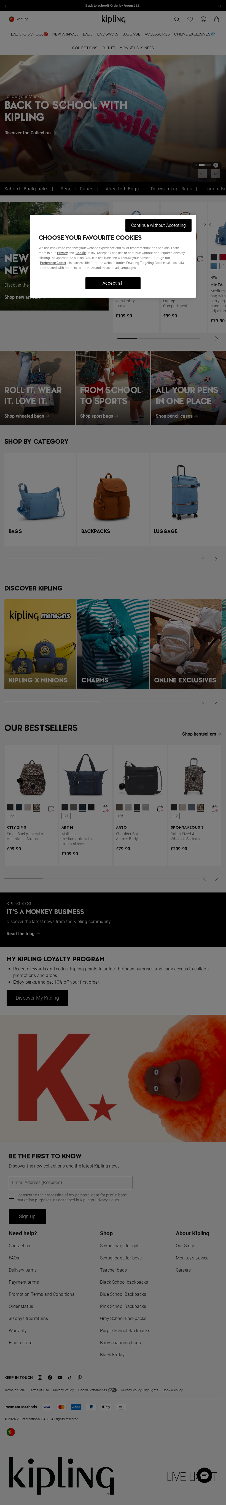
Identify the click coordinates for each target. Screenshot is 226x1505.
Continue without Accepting (158, 225)
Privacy (62, 253)
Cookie (81, 253)
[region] (113, 256)
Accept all (113, 283)
